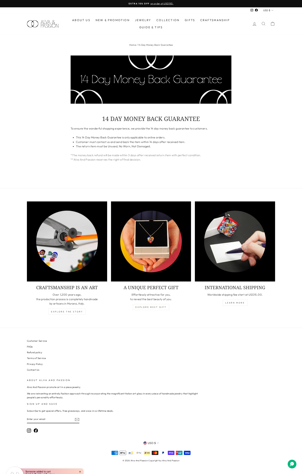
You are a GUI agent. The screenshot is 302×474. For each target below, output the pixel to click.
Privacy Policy (35, 364)
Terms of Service (36, 358)
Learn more (235, 302)
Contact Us (33, 369)
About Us (81, 20)
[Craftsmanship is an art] (67, 241)
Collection (167, 20)
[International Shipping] (235, 241)
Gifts (190, 20)
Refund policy (34, 352)
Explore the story (67, 311)
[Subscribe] (77, 419)
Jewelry (143, 20)
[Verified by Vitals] (38, 465)
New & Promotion (113, 20)
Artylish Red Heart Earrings (40, 460)
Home (132, 44)
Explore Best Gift (150, 307)
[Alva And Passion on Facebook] (36, 430)
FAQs (30, 346)
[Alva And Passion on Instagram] (29, 430)
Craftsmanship (215, 20)
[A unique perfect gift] (151, 241)
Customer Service (37, 340)
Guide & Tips (151, 27)
